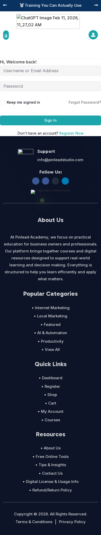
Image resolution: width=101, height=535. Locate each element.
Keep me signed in (23, 102)
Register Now (71, 133)
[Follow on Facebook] (35, 181)
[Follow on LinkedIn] (65, 181)
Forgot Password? (85, 102)
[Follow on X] (55, 181)
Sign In (50, 120)
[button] (5, 5)
